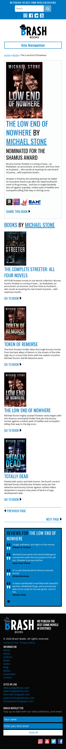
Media (6, 670)
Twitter (36, 15)
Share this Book (17, 211)
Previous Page (16, 510)
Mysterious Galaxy (16, 202)
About (6, 653)
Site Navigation (33, 45)
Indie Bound (23, 202)
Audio (6, 663)
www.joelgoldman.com (16, 687)
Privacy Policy (27, 642)
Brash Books (33, 31)
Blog (5, 667)
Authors (7, 657)
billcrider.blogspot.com (16, 694)
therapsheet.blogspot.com (18, 701)
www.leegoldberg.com (16, 691)
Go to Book (11, 298)
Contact (7, 677)
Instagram (25, 15)
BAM (34, 202)
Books (16, 55)
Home (7, 55)
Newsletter (9, 674)
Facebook (31, 15)
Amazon (9, 202)
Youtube (42, 15)
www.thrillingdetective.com (18, 697)
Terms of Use (10, 642)
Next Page (52, 519)
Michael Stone (26, 141)
